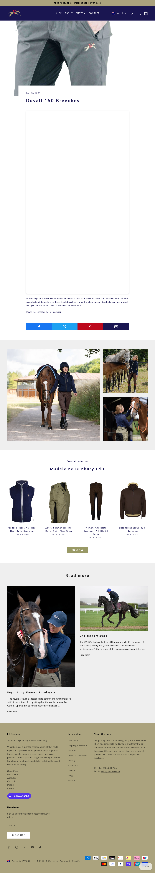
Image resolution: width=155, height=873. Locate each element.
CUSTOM (81, 13)
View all (78, 550)
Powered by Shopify (70, 861)
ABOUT (69, 13)
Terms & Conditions (77, 755)
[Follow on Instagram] (16, 847)
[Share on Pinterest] (90, 326)
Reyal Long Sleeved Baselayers (31, 692)
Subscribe (18, 835)
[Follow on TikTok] (40, 847)
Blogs (70, 775)
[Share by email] (116, 326)
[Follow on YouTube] (32, 847)
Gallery (71, 780)
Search (71, 770)
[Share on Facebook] (39, 326)
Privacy (71, 760)
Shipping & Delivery (77, 745)
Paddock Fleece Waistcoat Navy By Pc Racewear (22, 529)
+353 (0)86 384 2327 (107, 768)
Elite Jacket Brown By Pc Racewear (133, 529)
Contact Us (73, 765)
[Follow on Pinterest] (24, 847)
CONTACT (94, 13)
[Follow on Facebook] (8, 847)
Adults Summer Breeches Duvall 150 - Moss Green (59, 529)
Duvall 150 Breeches (35, 312)
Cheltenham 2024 (93, 635)
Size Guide (73, 740)
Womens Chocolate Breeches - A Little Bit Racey (96, 531)
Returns (72, 750)
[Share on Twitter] (64, 326)
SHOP (59, 13)
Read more (12, 711)
